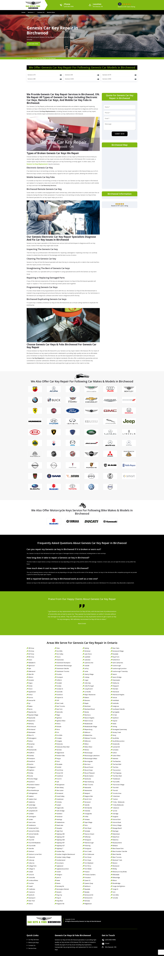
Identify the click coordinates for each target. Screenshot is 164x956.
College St (31, 869)
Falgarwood (60, 753)
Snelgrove (115, 706)
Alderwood (31, 671)
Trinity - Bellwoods (118, 802)
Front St (59, 779)
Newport (87, 793)
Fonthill (58, 767)
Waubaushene (117, 843)
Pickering (87, 846)
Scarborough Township (120, 671)
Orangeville (88, 814)
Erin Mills (59, 735)
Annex (30, 686)
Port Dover (87, 857)
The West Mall (117, 776)
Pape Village (88, 822)
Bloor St (31, 735)
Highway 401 (60, 837)
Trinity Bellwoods (118, 805)
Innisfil (58, 872)
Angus (30, 683)
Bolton (30, 741)
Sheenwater (116, 680)
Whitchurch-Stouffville (119, 872)
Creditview (31, 889)
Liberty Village (89, 674)
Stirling (114, 726)
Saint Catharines (117, 663)
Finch (58, 761)
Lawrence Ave (88, 663)
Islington (59, 875)
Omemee (87, 811)
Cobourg (31, 860)
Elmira (58, 724)
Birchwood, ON (110, 947)
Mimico (86, 750)
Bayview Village (33, 715)
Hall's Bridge (60, 811)
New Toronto (88, 785)
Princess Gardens (89, 875)
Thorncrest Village (118, 785)
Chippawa (31, 837)
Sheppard (115, 686)
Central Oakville (33, 834)
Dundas (58, 686)
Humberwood (60, 860)
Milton (86, 744)
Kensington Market (62, 889)
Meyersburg (88, 729)
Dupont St (59, 697)
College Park (32, 866)
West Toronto (116, 857)
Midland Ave (88, 735)
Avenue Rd (31, 700)
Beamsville (31, 718)
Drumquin (59, 677)
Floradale (59, 764)
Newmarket (88, 790)
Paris (86, 825)
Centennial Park (33, 828)
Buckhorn (31, 782)
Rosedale (115, 654)
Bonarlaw (31, 744)
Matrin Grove (88, 721)
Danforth (31, 895)
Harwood (59, 816)
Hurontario (60, 863)
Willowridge (116, 877)
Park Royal (87, 828)
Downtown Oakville (62, 668)
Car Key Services (33, 940)
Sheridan (115, 689)
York (113, 892)
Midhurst (87, 732)
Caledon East (32, 799)
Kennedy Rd (60, 886)
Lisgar (86, 680)
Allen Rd (30, 674)
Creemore (31, 892)
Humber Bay (60, 851)
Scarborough (116, 666)
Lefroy (86, 668)
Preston (87, 872)
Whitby (114, 869)
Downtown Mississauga (64, 666)
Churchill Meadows (34, 843)
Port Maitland (88, 863)
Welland (115, 846)
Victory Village (116, 825)
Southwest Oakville (118, 709)
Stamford (115, 718)
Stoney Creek (116, 732)
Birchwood (31, 729)
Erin (57, 732)
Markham (87, 706)
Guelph (58, 805)
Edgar (58, 715)
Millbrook (87, 741)
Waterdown (116, 834)
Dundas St (59, 689)
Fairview (59, 750)
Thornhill (115, 787)
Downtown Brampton (63, 663)
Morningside (88, 761)
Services (30, 12)
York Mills (115, 895)
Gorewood (59, 793)
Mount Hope (88, 770)
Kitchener (87, 651)
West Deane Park (118, 848)
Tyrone (114, 811)
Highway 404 (60, 840)
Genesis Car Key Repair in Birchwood (43, 58)
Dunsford (59, 695)
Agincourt (31, 666)
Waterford (115, 837)
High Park (59, 831)
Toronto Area (116, 793)
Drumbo (59, 674)
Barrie (30, 709)
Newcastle (87, 787)
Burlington (31, 787)
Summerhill (116, 747)
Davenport (31, 898)
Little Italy (87, 683)
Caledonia (31, 802)
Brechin (30, 764)
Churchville (31, 846)
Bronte (30, 776)
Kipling (86, 648)
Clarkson (31, 851)
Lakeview (87, 660)
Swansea (115, 758)
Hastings (59, 819)
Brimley (30, 773)
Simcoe (114, 697)
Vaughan (115, 816)
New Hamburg (89, 782)
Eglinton (59, 718)
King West (59, 901)
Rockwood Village (118, 651)
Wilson (114, 880)
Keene (58, 883)
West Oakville (116, 854)
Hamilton (59, 814)
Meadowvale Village (90, 726)
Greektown (59, 799)
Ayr (29, 703)
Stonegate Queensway (119, 729)
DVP (57, 700)
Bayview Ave (32, 712)
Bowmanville (32, 750)
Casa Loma (31, 822)
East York (59, 709)
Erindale (59, 738)
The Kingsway (116, 773)
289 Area (31, 648)
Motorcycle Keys (33, 942)
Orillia (86, 816)
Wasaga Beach (117, 828)
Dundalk (59, 683)
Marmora (87, 715)
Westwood (115, 866)
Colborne (31, 863)
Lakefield (87, 657)
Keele (58, 880)
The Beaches (116, 761)
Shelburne (115, 683)
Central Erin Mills (33, 831)
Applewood (32, 692)
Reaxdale (87, 889)
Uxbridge (115, 814)
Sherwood (115, 692)
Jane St (58, 877)
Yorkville (115, 898)
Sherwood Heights (118, 695)
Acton (30, 660)
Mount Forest (88, 767)
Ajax (29, 668)
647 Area (31, 654)
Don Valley (59, 654)
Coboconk (31, 857)
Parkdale (87, 831)
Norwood (87, 802)
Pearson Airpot (89, 834)
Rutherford (116, 660)
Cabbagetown (32, 793)
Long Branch (88, 689)
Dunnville (59, 692)
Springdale (115, 712)
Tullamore (115, 808)
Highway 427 (60, 846)
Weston (114, 863)
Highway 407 (60, 843)
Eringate (59, 741)
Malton (86, 697)
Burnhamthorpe (33, 790)
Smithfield (115, 700)
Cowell (30, 886)
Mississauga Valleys (90, 758)
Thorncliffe (115, 782)
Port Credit (87, 851)
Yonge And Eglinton (118, 886)
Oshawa (87, 819)
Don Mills (59, 651)
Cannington (32, 816)
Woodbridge (116, 883)
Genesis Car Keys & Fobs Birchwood (90, 921)
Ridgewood (87, 904)
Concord (31, 875)
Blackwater (31, 732)
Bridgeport (31, 767)
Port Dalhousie (89, 854)
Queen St (87, 880)
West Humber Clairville (119, 851)
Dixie (58, 648)
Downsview (60, 660)
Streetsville (115, 744)
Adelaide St (31, 663)
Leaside (86, 666)
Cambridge (31, 805)
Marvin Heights (89, 718)
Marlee (86, 712)
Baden (30, 706)
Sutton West (116, 756)
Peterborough (89, 843)
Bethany (31, 724)
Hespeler (59, 828)
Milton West (88, 747)
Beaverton (31, 721)
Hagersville (60, 808)
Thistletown (116, 779)
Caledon (31, 796)
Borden (30, 747)
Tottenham (116, 796)
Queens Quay (88, 883)
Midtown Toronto (90, 738)
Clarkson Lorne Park (35, 854)
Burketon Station (33, 785)
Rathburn (87, 886)
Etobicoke (59, 744)
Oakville (86, 805)
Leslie (86, 671)
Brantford (31, 761)
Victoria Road (116, 822)
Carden (30, 819)
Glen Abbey (60, 787)
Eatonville (59, 712)
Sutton (114, 753)
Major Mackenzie (89, 695)
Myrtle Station (89, 776)
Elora (58, 729)
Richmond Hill (88, 895)
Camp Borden (32, 808)
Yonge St (115, 889)
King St (58, 898)
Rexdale (86, 892)
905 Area (31, 657)
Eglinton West (60, 721)
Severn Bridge (116, 677)
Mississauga (88, 753)
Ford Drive (59, 770)
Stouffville (115, 738)
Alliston (30, 677)
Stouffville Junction (118, 741)
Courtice (31, 883)
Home (23, 12)
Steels (114, 724)
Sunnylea (115, 750)
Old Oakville (88, 808)
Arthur (30, 695)
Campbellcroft (32, 811)
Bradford (31, 753)
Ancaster (31, 680)
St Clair (114, 715)
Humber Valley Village (63, 857)
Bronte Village (32, 779)
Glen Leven (59, 790)
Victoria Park (116, 819)
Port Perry (87, 866)
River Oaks (115, 648)
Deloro (30, 904)
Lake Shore (88, 654)
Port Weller (88, 869)
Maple (86, 703)
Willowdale (115, 875)
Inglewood (59, 866)
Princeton (87, 877)
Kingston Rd (60, 904)
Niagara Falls (88, 796)
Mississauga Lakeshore (92, 756)
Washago (115, 831)
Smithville (115, 703)
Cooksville (31, 877)
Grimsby (59, 802)
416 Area (31, 651)
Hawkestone (60, 822)
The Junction (116, 770)
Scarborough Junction (119, 668)
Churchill (31, 840)
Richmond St (88, 898)
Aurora (30, 697)
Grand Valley (60, 796)
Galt (57, 782)
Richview (87, 901)
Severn (114, 674)
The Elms (115, 767)
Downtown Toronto (62, 671)
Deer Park (31, 901)
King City (59, 895)
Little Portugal (89, 686)
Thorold (115, 790)
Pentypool (87, 840)
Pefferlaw (87, 837)
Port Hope (87, 860)
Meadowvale (88, 724)
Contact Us (40, 12)
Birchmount (32, 726)
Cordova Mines (33, 880)
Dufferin (59, 680)
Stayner (114, 721)
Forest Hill (59, 773)
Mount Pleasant (89, 773)
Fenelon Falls (60, 756)
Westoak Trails (117, 860)
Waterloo (115, 840)
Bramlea (31, 756)
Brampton (31, 758)
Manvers (87, 700)
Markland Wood (89, 709)
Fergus (58, 758)
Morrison (87, 764)
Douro (58, 657)
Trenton (115, 799)
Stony (114, 735)
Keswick (58, 892)
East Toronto (60, 706)
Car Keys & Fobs (33, 7)
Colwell (30, 872)
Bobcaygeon (32, 738)
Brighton (31, 770)
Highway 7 (59, 848)
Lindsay (86, 677)
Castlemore (32, 825)
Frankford (59, 776)
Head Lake (59, 825)
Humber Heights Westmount (65, 854)
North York (88, 799)
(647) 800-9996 (33, 44)
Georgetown (60, 785)
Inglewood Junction (62, 869)
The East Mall (116, 764)
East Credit (59, 703)
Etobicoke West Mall (62, 747)
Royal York (115, 657)
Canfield (30, 814)
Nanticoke (87, 779)
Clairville (31, 848)
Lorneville (87, 692)
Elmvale (58, 726)
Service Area (51, 12)
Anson (30, 689)
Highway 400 (60, 834)
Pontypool (87, 848)
